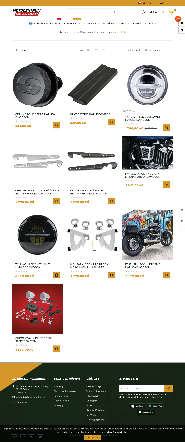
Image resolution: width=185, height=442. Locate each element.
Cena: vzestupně (157, 50)
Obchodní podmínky (64, 391)
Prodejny (58, 405)
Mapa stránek (61, 400)
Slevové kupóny (95, 410)
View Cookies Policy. (117, 432)
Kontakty (58, 386)
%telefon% (21, 402)
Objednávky (93, 396)
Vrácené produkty (96, 391)
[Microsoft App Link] (146, 412)
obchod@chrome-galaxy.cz (30, 397)
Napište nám (60, 396)
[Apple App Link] (137, 405)
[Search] (113, 12)
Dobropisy (91, 400)
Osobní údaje (93, 386)
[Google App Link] (155, 405)
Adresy (90, 405)
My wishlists (93, 415)
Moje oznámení (95, 419)
